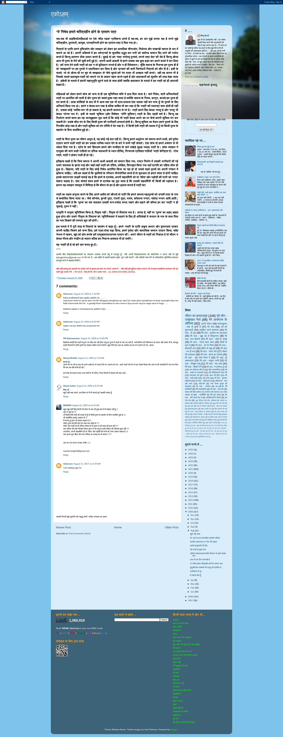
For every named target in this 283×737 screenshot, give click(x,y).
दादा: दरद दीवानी (216, 425)
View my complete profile (196, 77)
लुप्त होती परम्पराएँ (212, 423)
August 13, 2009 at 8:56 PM (87, 322)
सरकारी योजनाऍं (213, 414)
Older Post (171, 527)
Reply (66, 313)
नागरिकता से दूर (195, 571)
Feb (193, 588)
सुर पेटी (175, 719)
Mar (193, 584)
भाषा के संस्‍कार (202, 406)
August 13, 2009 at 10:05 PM (94, 338)
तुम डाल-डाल (189, 406)
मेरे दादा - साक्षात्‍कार (203, 381)
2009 (191, 512)
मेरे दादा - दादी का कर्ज (199, 434)
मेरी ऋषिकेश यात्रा (211, 420)
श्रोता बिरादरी (178, 708)
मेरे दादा (210, 326)
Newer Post (63, 527)
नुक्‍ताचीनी (176, 669)
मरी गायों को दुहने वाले (198, 550)
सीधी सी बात (201, 278)
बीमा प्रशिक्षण (211, 400)
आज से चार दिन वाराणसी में (200, 560)
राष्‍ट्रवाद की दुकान (197, 375)
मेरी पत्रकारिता (200, 389)
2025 (191, 454)
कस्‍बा (175, 634)
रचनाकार (176, 687)
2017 (191, 485)
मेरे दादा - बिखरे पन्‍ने (193, 366)
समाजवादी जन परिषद (180, 711)
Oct (192, 523)
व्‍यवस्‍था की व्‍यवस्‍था (212, 392)
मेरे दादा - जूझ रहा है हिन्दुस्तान (204, 336)
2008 (191, 597)
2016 (191, 488)
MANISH (67, 405)
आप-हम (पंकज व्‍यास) (181, 623)
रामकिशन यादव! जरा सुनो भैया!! (208, 177)
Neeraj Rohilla (70, 358)
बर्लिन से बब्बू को (208, 348)
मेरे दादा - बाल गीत (217, 389)
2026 (191, 450)
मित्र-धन (176, 680)
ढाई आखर (176, 659)
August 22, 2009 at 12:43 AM (85, 405)
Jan (193, 592)
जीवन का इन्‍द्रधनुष (196, 316)
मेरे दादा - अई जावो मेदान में (197, 357)
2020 (191, 473)
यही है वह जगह (178, 683)
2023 (191, 461)
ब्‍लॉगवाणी (176, 676)
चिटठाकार (176, 648)
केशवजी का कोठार (199, 417)
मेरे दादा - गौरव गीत (208, 351)
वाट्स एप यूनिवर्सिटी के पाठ (200, 437)
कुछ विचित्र (199, 400)
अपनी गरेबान (206, 323)
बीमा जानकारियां (214, 370)
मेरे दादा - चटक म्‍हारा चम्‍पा (202, 342)
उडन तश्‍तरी (177, 627)
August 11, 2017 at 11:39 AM (87, 464)
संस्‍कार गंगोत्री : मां (199, 414)
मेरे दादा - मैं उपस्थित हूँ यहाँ (217, 367)
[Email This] (90, 278)
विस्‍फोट (175, 697)
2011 (190, 504)
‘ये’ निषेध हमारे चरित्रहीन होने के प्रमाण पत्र (206, 564)
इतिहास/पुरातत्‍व (193, 409)
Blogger (174, 729)
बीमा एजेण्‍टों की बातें (220, 409)
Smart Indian (69, 386)
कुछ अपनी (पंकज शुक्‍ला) (182, 637)
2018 (191, 481)
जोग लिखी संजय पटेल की (182, 651)
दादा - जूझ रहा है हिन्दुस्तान (200, 425)
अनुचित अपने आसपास (209, 329)
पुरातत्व (201, 428)
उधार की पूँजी (214, 375)
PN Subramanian (71, 338)
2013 (191, 496)
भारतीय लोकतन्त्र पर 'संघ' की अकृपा (203, 542)
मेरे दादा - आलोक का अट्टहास (214, 332)
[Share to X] (96, 278)
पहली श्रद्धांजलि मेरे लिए (198, 546)
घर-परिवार (211, 417)
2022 (191, 465)
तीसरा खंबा (177, 662)
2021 (191, 469)
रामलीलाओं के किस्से (213, 397)
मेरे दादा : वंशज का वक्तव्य (211, 354)
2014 (191, 492)
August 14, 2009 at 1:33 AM (91, 358)
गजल (222, 423)
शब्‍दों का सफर (178, 701)
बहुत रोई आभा (195, 534)
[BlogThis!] (93, 278)
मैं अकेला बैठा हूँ (195, 575)
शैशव (175, 704)
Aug (193, 531)
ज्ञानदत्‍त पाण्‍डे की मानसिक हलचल (185, 655)
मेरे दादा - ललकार (203, 386)
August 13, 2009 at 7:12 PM (87, 294)
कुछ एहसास (177, 641)
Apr (192, 580)
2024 (191, 457)
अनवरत (176, 620)
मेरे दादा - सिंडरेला (215, 434)
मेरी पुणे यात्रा (215, 395)
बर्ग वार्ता (176, 673)
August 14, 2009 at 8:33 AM (90, 386)
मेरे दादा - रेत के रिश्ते (204, 345)
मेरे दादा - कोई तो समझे (216, 339)
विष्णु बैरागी (204, 36)
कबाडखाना (177, 630)
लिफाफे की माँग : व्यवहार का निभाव (197, 294)
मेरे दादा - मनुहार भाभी (209, 360)
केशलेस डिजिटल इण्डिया (201, 403)
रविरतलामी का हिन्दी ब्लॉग (182, 690)
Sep (193, 527)
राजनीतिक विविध (196, 423)
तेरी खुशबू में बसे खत (180, 666)
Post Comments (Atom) (80, 533)
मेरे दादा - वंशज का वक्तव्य (218, 406)
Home (118, 527)
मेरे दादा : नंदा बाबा (214, 363)
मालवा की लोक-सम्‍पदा (193, 392)
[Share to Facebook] (98, 278)
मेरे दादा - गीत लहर (213, 431)
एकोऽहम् (59, 14)
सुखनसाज (176, 715)
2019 (191, 477)
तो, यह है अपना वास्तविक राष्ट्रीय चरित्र (205, 538)
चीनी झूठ (187, 425)
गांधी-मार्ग (202, 384)
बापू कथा (206, 378)
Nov (193, 519)
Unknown (68, 294)
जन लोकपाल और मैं (196, 370)
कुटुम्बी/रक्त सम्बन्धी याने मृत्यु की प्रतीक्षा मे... (206, 567)
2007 (191, 600)
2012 (191, 500)
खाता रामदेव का (206, 409)
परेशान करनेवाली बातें (194, 420)
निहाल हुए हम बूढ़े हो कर (205, 147)
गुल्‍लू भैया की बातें (218, 403)
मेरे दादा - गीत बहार (199, 431)
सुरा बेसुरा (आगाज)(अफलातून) (184, 722)
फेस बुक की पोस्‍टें (212, 428)
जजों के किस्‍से (222, 417)
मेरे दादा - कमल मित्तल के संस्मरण (199, 412)
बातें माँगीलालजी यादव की (218, 372)
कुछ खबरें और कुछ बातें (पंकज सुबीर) (186, 644)
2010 (191, 508)
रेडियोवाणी (176, 694)
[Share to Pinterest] (101, 278)
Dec (193, 515)
